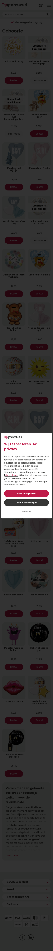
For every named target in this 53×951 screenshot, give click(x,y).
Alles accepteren (26, 493)
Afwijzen (26, 511)
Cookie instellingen (26, 502)
